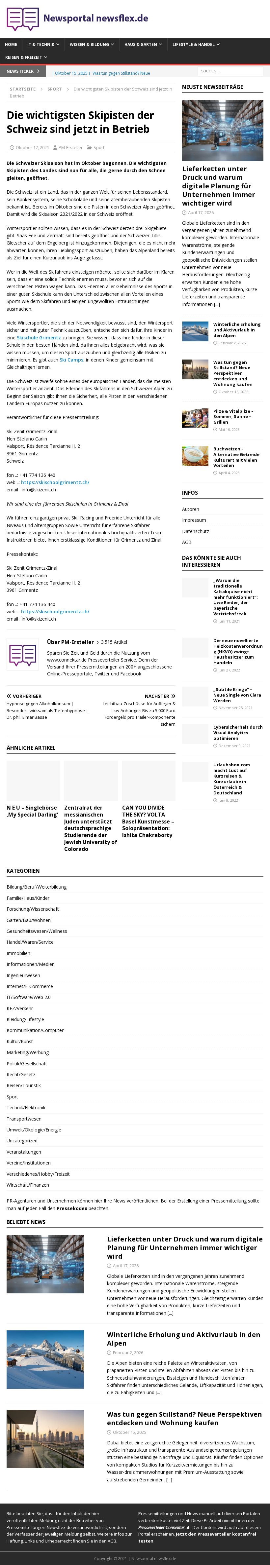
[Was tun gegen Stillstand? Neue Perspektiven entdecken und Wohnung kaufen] (195, 369)
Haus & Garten (140, 44)
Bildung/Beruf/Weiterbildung (37, 887)
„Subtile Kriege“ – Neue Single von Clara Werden (237, 695)
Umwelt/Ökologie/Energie (34, 1129)
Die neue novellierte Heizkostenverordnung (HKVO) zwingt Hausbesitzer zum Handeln (238, 651)
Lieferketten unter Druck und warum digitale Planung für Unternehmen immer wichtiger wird (218, 186)
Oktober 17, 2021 (32, 147)
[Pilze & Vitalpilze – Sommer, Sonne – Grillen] (195, 418)
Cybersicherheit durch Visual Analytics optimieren (238, 732)
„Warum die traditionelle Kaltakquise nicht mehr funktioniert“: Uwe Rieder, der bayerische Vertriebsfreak (235, 597)
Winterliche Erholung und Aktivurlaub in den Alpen (237, 329)
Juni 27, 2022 (229, 670)
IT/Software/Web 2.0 (29, 997)
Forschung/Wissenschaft (33, 909)
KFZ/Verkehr (20, 1008)
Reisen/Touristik (24, 1085)
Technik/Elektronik (26, 1107)
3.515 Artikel (114, 642)
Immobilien (18, 953)
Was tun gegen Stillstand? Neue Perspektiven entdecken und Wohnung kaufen (233, 373)
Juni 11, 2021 (229, 621)
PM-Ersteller (71, 147)
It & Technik (40, 44)
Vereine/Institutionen (29, 1163)
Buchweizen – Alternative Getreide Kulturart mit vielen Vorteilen (236, 457)
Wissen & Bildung (89, 44)
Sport (99, 147)
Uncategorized (22, 1140)
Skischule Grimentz (39, 337)
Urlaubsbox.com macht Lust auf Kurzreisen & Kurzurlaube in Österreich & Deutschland (231, 778)
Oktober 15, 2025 (233, 391)
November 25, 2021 (236, 707)
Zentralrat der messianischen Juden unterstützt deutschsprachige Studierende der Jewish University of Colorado (90, 828)
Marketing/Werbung (28, 1052)
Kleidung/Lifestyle (25, 1019)
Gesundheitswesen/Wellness (37, 931)
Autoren (190, 509)
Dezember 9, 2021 (235, 745)
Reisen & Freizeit (23, 57)
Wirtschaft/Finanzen (28, 1185)
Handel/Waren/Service (30, 942)
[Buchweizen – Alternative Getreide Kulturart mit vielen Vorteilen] (195, 456)
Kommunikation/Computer (35, 1030)
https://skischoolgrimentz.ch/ (55, 482)
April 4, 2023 (229, 472)
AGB (187, 542)
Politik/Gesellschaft (27, 1063)
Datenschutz (195, 531)
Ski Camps (71, 360)
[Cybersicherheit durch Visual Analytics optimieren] (195, 734)
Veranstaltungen (24, 1152)
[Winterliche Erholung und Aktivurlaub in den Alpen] (195, 331)
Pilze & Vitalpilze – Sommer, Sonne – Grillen (233, 416)
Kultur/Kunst (20, 1041)
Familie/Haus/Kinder (28, 898)
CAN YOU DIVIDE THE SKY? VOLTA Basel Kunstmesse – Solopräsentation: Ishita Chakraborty (148, 821)
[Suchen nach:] (230, 71)
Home (11, 44)
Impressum (194, 520)
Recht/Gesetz (21, 1074)
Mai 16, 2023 (229, 429)
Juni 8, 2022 (228, 800)
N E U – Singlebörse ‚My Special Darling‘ (32, 811)
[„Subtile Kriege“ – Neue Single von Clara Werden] (195, 696)
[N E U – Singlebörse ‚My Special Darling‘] (33, 781)
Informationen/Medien (31, 964)
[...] (217, 304)
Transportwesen (24, 1119)
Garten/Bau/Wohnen (29, 920)
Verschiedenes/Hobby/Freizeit (38, 1174)
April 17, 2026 (201, 212)
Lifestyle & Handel (194, 44)
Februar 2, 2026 (232, 342)
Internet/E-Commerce (30, 986)
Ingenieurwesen (23, 975)
